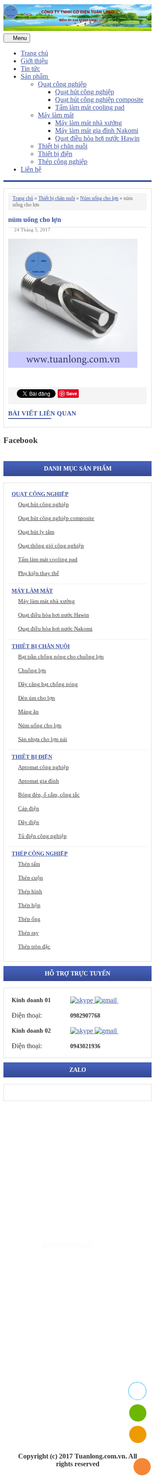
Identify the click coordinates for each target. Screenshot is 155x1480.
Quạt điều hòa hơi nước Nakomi (55, 628)
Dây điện (28, 822)
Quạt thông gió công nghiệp (51, 545)
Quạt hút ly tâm (36, 532)
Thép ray (28, 932)
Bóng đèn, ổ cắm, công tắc (49, 794)
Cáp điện (28, 808)
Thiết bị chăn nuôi (62, 146)
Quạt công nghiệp (62, 84)
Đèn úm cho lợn (36, 698)
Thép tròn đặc (34, 946)
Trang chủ (34, 53)
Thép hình (30, 891)
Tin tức (30, 68)
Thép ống (29, 919)
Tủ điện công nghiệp (42, 836)
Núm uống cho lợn (99, 198)
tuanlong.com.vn (68, 1244)
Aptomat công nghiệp (43, 767)
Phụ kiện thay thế (38, 573)
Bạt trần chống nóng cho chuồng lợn (61, 656)
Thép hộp (29, 905)
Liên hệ (31, 169)
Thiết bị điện (55, 153)
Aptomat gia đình (38, 781)
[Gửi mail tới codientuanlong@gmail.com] (124, 1000)
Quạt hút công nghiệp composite (99, 99)
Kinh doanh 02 (31, 1031)
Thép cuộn (30, 877)
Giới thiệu (34, 61)
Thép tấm (29, 864)
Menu (19, 38)
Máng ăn (28, 711)
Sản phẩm (35, 76)
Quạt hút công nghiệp (84, 91)
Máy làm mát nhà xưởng (88, 122)
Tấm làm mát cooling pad (89, 107)
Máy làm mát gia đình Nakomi (96, 130)
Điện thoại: (27, 1015)
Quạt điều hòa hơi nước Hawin (97, 138)
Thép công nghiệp (62, 161)
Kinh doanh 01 (31, 1000)
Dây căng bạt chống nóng (48, 684)
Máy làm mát (56, 115)
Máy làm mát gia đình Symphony (84, 1326)
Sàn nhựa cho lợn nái (42, 739)
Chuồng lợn (32, 670)
